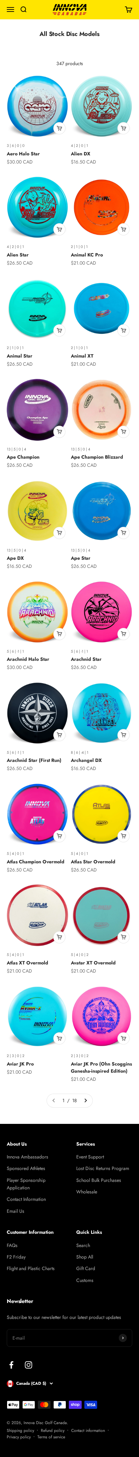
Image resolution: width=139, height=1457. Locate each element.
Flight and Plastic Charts (31, 1268)
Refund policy (52, 1430)
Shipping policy (20, 1430)
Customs (84, 1280)
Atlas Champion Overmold (35, 861)
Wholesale (86, 1191)
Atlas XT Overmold (27, 962)
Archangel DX (86, 760)
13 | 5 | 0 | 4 (16, 449)
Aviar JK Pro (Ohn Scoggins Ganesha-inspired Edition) (101, 1067)
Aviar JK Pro (20, 1063)
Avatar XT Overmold (93, 962)
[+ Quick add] (59, 128)
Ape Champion (23, 457)
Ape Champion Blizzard (97, 457)
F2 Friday (16, 1256)
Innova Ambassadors (27, 1156)
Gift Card (85, 1268)
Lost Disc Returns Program (102, 1168)
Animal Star (19, 355)
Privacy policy (19, 1437)
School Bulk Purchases (98, 1180)
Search (83, 1245)
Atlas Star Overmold (93, 861)
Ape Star (80, 558)
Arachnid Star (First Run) (34, 760)
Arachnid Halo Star (28, 659)
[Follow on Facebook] (11, 1364)
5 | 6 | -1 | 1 (15, 651)
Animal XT (82, 355)
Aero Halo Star (23, 153)
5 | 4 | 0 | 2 (79, 954)
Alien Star (18, 254)
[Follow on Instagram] (28, 1364)
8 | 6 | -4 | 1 (79, 752)
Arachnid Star (86, 659)
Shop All (84, 1256)
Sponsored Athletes (26, 1168)
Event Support (90, 1156)
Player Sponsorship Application (26, 1184)
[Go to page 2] (85, 1100)
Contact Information (26, 1199)
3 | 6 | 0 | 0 (16, 145)
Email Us (15, 1211)
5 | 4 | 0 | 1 (15, 853)
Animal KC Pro (87, 254)
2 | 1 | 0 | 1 (79, 246)
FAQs (12, 1245)
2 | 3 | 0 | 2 (15, 1055)
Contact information (88, 1430)
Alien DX (80, 153)
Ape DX (15, 558)
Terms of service (51, 1437)
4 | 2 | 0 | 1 (79, 145)
